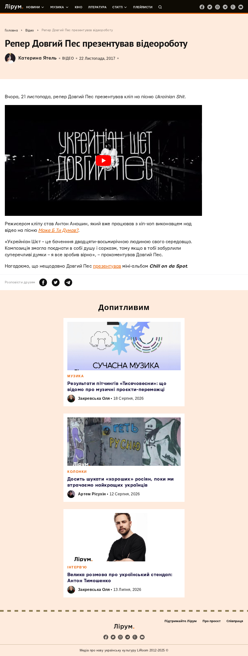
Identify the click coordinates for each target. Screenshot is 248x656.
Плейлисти (142, 7)
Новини (33, 7)
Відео (68, 58)
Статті (117, 7)
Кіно (79, 7)
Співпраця (234, 621)
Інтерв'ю (77, 567)
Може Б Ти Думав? (58, 230)
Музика (57, 7)
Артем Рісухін (92, 494)
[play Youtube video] (103, 160)
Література (97, 7)
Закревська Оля (94, 398)
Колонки (77, 472)
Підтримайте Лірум (180, 621)
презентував (107, 266)
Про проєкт (211, 621)
